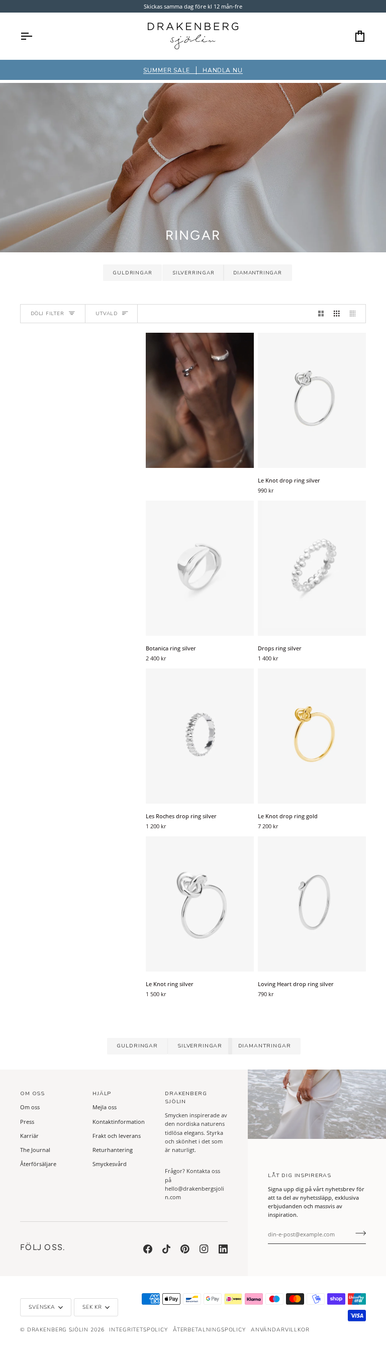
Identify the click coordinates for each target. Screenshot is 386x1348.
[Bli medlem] (357, 1233)
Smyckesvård (109, 1164)
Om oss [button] (32, 1093)
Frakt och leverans (116, 1135)
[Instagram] (204, 1249)
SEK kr (92, 1307)
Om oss (30, 1107)
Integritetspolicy (138, 1329)
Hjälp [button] (101, 1093)
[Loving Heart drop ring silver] (312, 904)
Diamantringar (257, 272)
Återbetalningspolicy (209, 1329)
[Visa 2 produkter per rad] (321, 314)
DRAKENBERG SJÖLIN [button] (186, 1097)
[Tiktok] (166, 1249)
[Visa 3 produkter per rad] (336, 314)
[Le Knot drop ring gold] (312, 736)
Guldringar (132, 272)
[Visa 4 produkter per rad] (355, 314)
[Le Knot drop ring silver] (312, 400)
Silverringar (193, 272)
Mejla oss (104, 1107)
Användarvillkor (280, 1329)
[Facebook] (147, 1249)
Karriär (29, 1135)
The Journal (35, 1149)
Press (27, 1121)
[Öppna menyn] (35, 36)
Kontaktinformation (118, 1121)
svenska (42, 1307)
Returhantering (112, 1149)
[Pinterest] (184, 1249)
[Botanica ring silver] (200, 568)
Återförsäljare (38, 1164)
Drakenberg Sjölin (57, 1329)
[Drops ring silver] (312, 568)
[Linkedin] (223, 1249)
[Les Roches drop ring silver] (200, 736)
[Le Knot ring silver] (200, 904)
